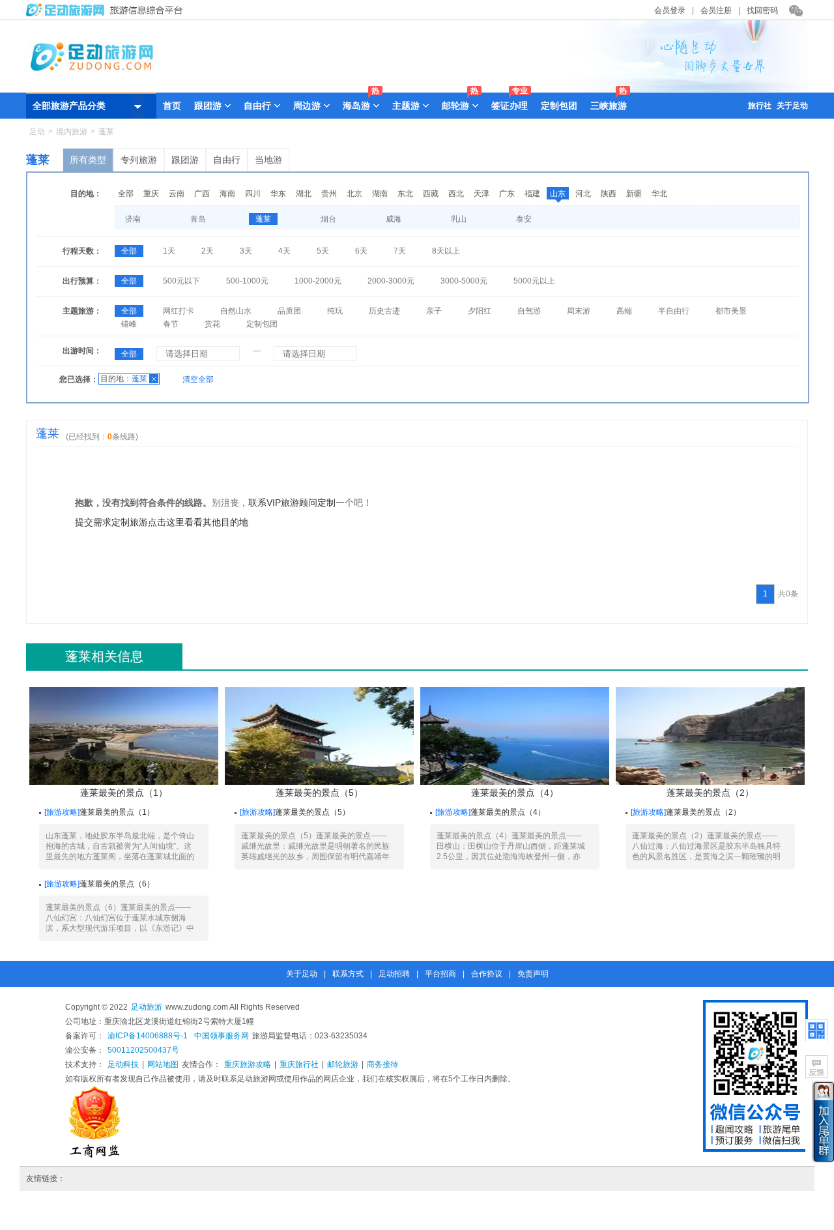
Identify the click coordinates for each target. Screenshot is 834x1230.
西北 (456, 193)
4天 (284, 251)
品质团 (289, 310)
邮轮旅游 (342, 1064)
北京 (354, 193)
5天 (323, 251)
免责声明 (533, 973)
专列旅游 (139, 159)
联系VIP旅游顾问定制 (292, 502)
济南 (133, 219)
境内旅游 (71, 131)
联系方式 (348, 973)
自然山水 (236, 310)
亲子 (434, 310)
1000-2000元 (318, 281)
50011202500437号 (143, 1050)
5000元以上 (534, 281)
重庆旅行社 (299, 1064)
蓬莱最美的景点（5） (319, 792)
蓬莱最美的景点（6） (116, 883)
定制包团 (559, 105)
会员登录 (669, 10)
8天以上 (446, 251)
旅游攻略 (62, 812)
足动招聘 (394, 973)
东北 (405, 193)
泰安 (524, 219)
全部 (126, 193)
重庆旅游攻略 (247, 1064)
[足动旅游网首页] (417, 89)
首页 (172, 105)
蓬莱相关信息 (104, 656)
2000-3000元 (390, 281)
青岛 (198, 219)
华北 (659, 193)
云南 (176, 193)
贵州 (329, 193)
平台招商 (440, 973)
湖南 (380, 193)
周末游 (578, 310)
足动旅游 (146, 1007)
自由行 (226, 159)
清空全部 (198, 379)
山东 (558, 193)
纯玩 (335, 310)
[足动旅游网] (107, 13)
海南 (227, 193)
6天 (361, 251)
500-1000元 (247, 281)
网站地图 (163, 1064)
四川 (253, 193)
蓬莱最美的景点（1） (123, 792)
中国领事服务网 (221, 1035)
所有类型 (88, 159)
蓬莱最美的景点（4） (514, 792)
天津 (481, 193)
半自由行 (673, 310)
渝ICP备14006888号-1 (148, 1035)
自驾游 (529, 310)
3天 (246, 251)
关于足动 (792, 105)
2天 (207, 251)
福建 (532, 193)
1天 (169, 251)
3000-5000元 (463, 281)
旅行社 (759, 105)
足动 (37, 131)
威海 (393, 219)
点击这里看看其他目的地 (198, 522)
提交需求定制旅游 (111, 522)
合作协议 (486, 973)
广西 (202, 193)
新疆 (634, 193)
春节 (171, 324)
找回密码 (762, 10)
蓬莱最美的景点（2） (710, 792)
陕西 (608, 193)
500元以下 (181, 281)
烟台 (328, 219)
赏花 (212, 324)
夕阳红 (479, 310)
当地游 (268, 159)
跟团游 (185, 159)
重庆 (151, 193)
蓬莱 (263, 219)
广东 (507, 193)
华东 (278, 193)
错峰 (129, 324)
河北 (583, 193)
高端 (624, 310)
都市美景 (731, 310)
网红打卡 (178, 310)
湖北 (303, 193)
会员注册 (716, 10)
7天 (400, 251)
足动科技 (123, 1064)
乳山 (459, 219)
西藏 (431, 193)
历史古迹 (384, 310)
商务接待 (382, 1064)
